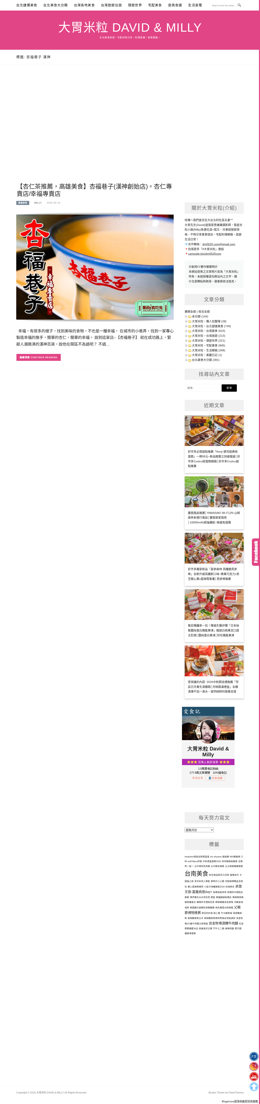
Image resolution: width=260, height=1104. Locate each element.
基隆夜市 (234, 875)
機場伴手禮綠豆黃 (205, 902)
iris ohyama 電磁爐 (219, 856)
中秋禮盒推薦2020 (212, 861)
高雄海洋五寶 (205, 928)
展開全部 (190, 311)
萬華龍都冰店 (191, 928)
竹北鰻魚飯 (226, 913)
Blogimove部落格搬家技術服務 (240, 1101)
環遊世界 (135, 5)
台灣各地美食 (84, 5)
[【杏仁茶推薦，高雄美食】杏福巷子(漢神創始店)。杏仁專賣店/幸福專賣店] (95, 266)
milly (38, 203)
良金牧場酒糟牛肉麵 (223, 923)
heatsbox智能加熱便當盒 (197, 856)
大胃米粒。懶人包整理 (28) (209, 321)
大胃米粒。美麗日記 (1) (207, 355)
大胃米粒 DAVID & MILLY (130, 27)
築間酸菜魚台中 (195, 918)
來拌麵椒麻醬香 (229, 861)
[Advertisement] (95, 128)
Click (256, 552)
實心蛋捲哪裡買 (195, 886)
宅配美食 (155, 5)
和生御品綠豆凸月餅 (219, 875)
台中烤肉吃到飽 (202, 866)
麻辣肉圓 (229, 928)
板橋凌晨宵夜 (219, 892)
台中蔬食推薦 (217, 866)
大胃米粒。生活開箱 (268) (208, 350)
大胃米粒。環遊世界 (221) (208, 340)
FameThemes (236, 1092)
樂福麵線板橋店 (224, 897)
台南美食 (196, 873)
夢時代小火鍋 (217, 881)
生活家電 (195, 5)
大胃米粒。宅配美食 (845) (208, 345)
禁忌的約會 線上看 (211, 913)
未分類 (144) (200, 316)
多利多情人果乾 (202, 881)
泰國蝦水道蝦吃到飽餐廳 (202, 907)
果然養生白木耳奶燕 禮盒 (202, 897)
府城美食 (229, 886)
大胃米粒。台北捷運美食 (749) (211, 326)
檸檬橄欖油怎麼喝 (224, 902)
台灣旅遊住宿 (111, 5)
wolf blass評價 (195, 861)
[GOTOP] (253, 1087)
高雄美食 (22, 203)
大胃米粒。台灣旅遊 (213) (208, 335)
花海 (241, 923)
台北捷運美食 (26, 5)
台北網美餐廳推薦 (234, 866)
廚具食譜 (175, 5)
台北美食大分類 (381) (206, 359)
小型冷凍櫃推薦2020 (214, 886)
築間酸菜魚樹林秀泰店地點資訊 (219, 918)
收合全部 (204, 311)
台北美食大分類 (55, 5)
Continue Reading (44, 357)
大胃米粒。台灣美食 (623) (208, 330)
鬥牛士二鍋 (218, 928)
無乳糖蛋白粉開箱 (224, 907)
